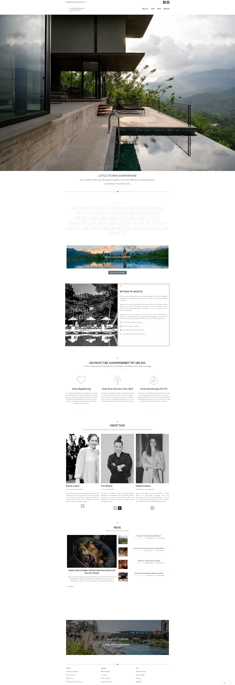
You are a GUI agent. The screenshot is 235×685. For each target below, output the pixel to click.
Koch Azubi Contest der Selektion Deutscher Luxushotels (149, 573)
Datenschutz (139, 681)
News (159, 9)
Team (153, 9)
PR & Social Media (105, 671)
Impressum (138, 678)
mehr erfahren (70, 586)
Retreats (167, 9)
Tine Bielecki (150, 575)
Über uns (145, 9)
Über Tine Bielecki (140, 675)
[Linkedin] (82, 506)
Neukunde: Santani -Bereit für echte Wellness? (149, 536)
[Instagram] (164, 2)
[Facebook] (168, 2)
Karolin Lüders (150, 538)
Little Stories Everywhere (72, 671)
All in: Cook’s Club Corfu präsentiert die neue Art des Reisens (148, 548)
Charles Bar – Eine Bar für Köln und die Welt (149, 561)
